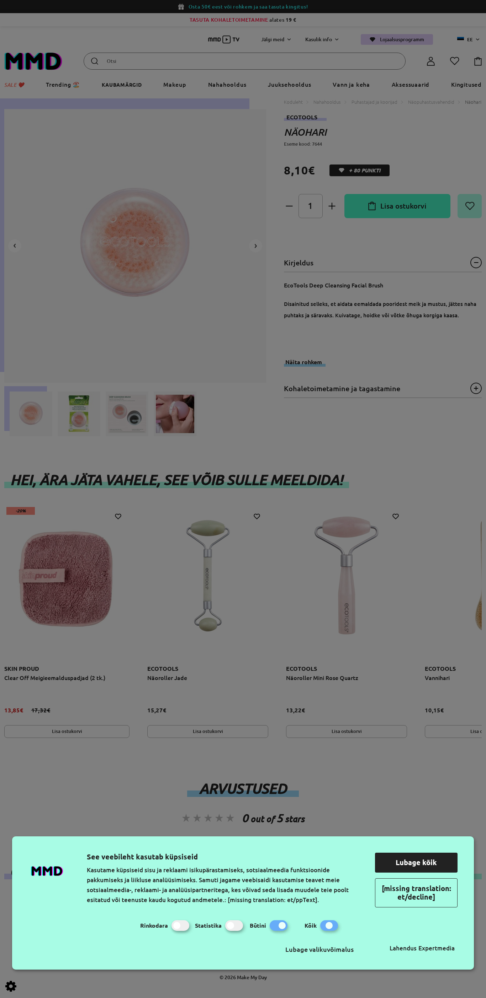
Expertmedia (436, 948)
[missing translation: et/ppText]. (273, 899)
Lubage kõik (416, 862)
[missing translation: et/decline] (416, 892)
